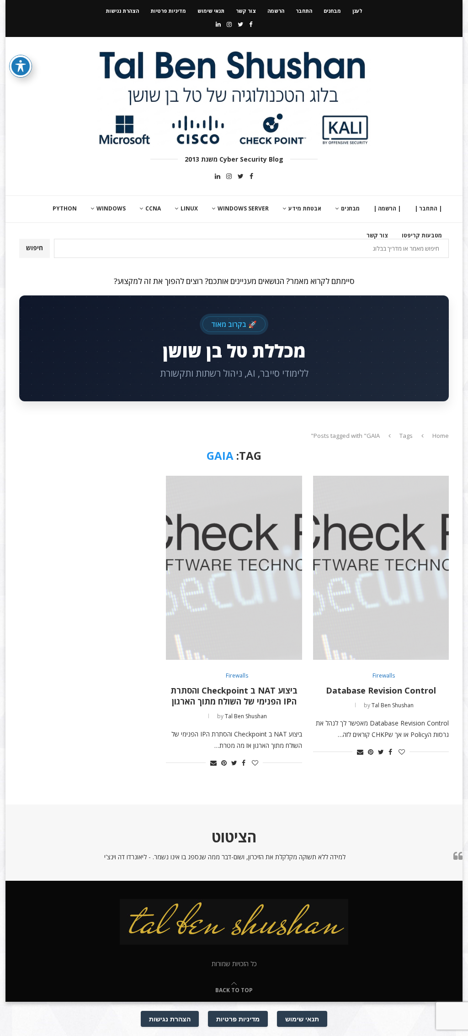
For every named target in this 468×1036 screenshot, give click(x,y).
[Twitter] (240, 24)
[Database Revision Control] (381, 567)
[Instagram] (229, 24)
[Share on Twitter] (381, 751)
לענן (357, 10)
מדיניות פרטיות (168, 10)
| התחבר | (428, 208)
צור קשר (246, 10)
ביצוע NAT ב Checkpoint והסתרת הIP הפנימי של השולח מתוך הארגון (234, 696)
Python (65, 208)
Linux (189, 208)
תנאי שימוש (210, 10)
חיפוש (34, 247)
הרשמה (275, 10)
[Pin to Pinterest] (370, 751)
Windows (111, 208)
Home (440, 435)
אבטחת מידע (304, 208)
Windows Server (243, 208)
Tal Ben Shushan (393, 705)
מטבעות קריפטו (422, 235)
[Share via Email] (360, 751)
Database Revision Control (381, 690)
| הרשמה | (387, 208)
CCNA (153, 208)
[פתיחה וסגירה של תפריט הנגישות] (21, 66)
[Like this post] (402, 751)
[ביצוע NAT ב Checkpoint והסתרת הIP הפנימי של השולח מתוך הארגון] (234, 567)
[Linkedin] (218, 24)
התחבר (304, 10)
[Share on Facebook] (390, 751)
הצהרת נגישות (122, 10)
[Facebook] (250, 24)
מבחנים (332, 10)
